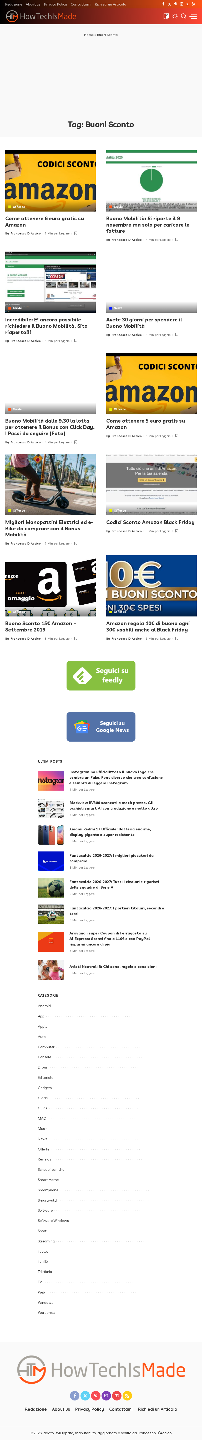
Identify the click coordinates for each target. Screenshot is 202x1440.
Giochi (43, 1098)
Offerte (19, 206)
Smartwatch (48, 1200)
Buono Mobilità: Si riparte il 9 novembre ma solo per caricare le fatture (147, 224)
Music (42, 1128)
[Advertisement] (101, 77)
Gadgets (45, 1087)
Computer (46, 1047)
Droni (42, 1067)
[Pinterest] (176, 4)
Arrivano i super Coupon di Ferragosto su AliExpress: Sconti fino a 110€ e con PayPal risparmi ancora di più (109, 939)
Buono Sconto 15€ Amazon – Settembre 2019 (40, 626)
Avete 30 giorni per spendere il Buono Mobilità (144, 322)
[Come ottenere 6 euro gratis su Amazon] (50, 180)
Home (89, 35)
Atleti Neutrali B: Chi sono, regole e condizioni (112, 966)
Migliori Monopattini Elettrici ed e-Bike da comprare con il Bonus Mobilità (49, 528)
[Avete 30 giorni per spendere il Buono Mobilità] (151, 282)
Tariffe (43, 1261)
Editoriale (45, 1077)
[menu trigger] (193, 16)
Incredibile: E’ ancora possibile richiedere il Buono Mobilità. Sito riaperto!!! (46, 325)
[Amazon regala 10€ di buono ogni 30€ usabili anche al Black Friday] (151, 585)
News (118, 308)
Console (44, 1057)
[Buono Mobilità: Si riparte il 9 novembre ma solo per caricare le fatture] (151, 180)
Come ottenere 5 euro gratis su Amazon (145, 424)
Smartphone (48, 1190)
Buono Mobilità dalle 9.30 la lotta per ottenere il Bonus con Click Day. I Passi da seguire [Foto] (50, 427)
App (41, 1016)
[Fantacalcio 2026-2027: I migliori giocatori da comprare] (51, 861)
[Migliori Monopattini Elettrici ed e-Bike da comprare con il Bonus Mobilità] (50, 484)
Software (45, 1210)
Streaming (46, 1241)
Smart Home (48, 1179)
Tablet (43, 1251)
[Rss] (194, 4)
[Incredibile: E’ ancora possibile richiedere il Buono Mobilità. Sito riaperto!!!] (50, 282)
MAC (42, 1118)
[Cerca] (183, 16)
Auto (42, 1036)
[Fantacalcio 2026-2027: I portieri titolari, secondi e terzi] (51, 914)
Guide (118, 206)
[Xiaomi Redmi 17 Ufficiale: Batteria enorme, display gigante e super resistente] (51, 835)
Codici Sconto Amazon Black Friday (150, 522)
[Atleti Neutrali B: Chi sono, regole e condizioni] (51, 970)
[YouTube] (188, 4)
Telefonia (45, 1271)
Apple (42, 1026)
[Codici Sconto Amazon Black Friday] (151, 484)
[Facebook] (163, 4)
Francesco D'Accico (26, 233)
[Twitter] (169, 4)
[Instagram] (182, 4)
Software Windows (53, 1220)
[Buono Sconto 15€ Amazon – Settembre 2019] (50, 585)
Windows (45, 1302)
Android (44, 1005)
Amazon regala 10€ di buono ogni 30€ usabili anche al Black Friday (148, 626)
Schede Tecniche (51, 1169)
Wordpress (46, 1312)
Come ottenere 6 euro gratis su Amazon (44, 221)
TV (40, 1282)
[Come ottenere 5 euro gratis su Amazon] (151, 383)
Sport (42, 1230)
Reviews (44, 1159)
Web (41, 1292)
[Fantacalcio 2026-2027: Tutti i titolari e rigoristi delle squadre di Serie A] (51, 888)
